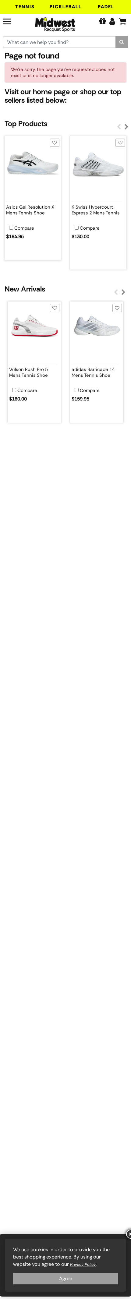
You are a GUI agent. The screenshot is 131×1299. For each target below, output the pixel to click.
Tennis (25, 7)
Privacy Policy (83, 1264)
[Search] (121, 42)
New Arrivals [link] (25, 289)
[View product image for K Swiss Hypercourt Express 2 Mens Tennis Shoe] (98, 164)
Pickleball (66, 7)
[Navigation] (12, 21)
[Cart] (122, 21)
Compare (24, 228)
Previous (119, 127)
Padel (106, 7)
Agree (65, 1278)
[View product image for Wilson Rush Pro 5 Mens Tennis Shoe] (34, 328)
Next (126, 127)
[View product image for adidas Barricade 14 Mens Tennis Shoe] (97, 328)
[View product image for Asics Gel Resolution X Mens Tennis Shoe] (32, 164)
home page (51, 91)
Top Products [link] (26, 123)
